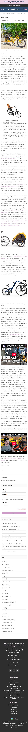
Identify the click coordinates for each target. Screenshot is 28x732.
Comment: (5, 502)
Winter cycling (7, 625)
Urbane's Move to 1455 (8, 532)
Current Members (14, 682)
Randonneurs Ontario (9, 602)
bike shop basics (8, 570)
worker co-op (7, 631)
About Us (14, 680)
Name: (4, 489)
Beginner (5, 564)
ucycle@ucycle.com (14, 665)
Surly (4, 608)
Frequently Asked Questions (14, 693)
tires (4, 613)
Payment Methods (14, 695)
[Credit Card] (12, 719)
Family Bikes (6, 584)
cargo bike (6, 576)
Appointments (14, 684)
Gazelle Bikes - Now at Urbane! (11, 526)
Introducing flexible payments (10, 529)
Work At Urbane (14, 688)
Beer (4, 561)
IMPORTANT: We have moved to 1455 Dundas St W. (14, 2)
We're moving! (6, 535)
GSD (4, 590)
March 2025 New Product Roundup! (12, 540)
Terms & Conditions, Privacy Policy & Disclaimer (14, 697)
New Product (6, 596)
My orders (14, 707)
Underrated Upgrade (9, 619)
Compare (14, 711)
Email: (4, 494)
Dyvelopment (14, 727)
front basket (21, 184)
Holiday (5, 593)
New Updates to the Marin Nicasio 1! (12, 538)
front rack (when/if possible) (9, 186)
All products (14, 713)
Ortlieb (5, 599)
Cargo (5, 573)
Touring (5, 616)
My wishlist (14, 709)
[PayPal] (16, 719)
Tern (4, 611)
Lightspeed (14, 725)
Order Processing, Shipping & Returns (14, 690)
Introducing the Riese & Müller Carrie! (12, 543)
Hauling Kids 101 (7, 17)
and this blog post (14, 334)
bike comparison (8, 567)
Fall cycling (6, 582)
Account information (14, 705)
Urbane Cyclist (7, 622)
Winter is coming (8, 628)
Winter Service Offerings (9, 551)
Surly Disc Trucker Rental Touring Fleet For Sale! (14, 547)
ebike (4, 579)
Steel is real (6, 605)
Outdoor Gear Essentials (9, 523)
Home (4, 13)
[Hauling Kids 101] (14, 36)
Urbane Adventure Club (14, 686)
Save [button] (14, 513)
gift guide (6, 587)
